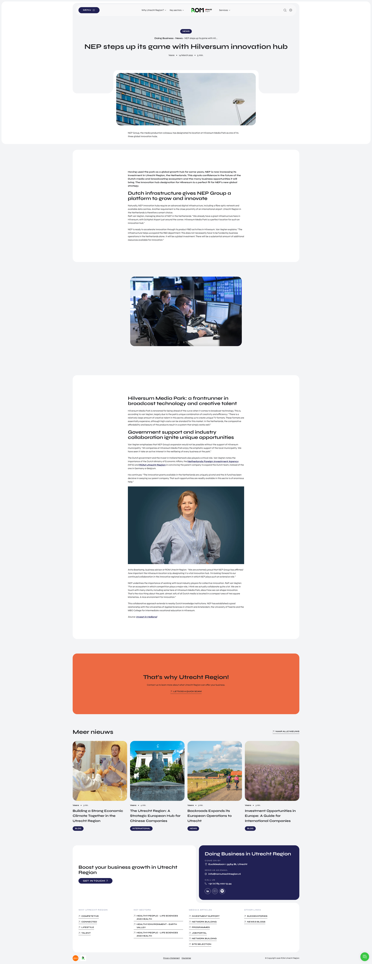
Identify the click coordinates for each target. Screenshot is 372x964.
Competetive (90, 916)
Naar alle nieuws (287, 731)
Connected (89, 922)
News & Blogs (256, 922)
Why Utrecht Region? (153, 10)
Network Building (204, 938)
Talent (86, 933)
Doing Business (164, 38)
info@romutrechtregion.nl (224, 874)
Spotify (222, 891)
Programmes (201, 927)
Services (223, 10)
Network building (204, 922)
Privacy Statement (171, 958)
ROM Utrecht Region (152, 464)
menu (87, 10)
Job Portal (199, 933)
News (179, 38)
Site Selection (201, 944)
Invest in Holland (146, 616)
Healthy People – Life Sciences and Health (157, 917)
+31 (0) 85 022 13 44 (219, 883)
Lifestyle (87, 927)
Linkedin (208, 891)
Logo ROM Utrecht (201, 10)
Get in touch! (94, 880)
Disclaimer (186, 958)
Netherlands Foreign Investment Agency (213, 461)
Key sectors (175, 10)
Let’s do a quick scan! (187, 691)
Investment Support (206, 916)
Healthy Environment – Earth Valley (157, 926)
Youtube (215, 891)
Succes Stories (257, 916)
